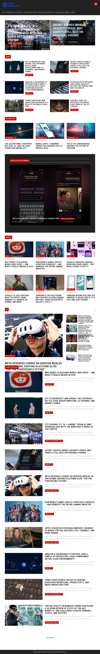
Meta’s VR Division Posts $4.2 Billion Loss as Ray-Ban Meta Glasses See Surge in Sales (85, 358)
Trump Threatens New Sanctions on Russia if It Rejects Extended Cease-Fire (36, 103)
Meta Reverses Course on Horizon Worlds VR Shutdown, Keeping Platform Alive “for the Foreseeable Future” (71, 33)
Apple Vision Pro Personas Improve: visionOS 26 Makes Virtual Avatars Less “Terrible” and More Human (86, 319)
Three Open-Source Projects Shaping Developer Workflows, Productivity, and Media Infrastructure (67, 582)
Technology (9, 137)
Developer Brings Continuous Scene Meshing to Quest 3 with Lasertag (85, 348)
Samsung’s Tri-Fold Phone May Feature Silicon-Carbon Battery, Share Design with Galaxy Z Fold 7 (50, 298)
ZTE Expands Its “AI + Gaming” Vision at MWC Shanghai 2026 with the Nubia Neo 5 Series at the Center (37, 12)
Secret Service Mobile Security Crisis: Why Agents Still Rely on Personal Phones (24, 30)
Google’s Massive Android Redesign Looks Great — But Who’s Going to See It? (80, 264)
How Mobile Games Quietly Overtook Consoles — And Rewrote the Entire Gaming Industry (49, 265)
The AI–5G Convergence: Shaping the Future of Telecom (78, 146)
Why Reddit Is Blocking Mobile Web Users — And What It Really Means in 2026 (19, 264)
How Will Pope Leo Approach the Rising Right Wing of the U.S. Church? (80, 103)
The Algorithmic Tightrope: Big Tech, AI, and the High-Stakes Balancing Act (18, 146)
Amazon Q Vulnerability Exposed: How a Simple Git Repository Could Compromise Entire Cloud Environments (36, 86)
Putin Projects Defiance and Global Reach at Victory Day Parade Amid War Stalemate (81, 85)
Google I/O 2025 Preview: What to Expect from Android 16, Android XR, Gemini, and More (17, 298)
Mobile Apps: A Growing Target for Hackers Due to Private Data (49, 146)
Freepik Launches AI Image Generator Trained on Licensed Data (42, 218)
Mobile (8, 256)
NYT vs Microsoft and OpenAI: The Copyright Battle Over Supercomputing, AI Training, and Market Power (35, 66)
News (10, 38)
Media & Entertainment (78, 218)
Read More (50, 638)
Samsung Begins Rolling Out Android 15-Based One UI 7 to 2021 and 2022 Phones (81, 297)
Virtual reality (58, 43)
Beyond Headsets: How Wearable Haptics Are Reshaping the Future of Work (84, 338)
